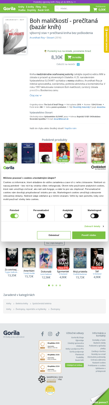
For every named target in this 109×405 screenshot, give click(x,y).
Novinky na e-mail (98, 354)
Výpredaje (80, 340)
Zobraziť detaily (92, 226)
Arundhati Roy (37, 37)
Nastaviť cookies (99, 362)
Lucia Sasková (46, 274)
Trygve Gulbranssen (13, 272)
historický (86, 107)
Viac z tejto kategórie (54, 243)
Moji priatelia (80, 271)
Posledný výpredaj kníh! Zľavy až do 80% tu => (54, 2)
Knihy (8, 303)
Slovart (50, 37)
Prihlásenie (101, 6)
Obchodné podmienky (96, 357)
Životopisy (55, 309)
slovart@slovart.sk (61, 119)
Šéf (97, 271)
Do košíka (76, 57)
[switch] (41, 216)
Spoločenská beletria (41, 303)
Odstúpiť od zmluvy (74, 365)
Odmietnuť (54, 235)
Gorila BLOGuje (77, 337)
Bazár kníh (43, 10)
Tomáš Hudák (29, 273)
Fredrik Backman (80, 274)
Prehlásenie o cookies (97, 365)
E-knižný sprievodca (76, 343)
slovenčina (101, 107)
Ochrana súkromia (98, 360)
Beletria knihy (22, 303)
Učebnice (80, 346)
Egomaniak (63, 271)
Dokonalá (46, 271)
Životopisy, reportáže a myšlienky (31, 309)
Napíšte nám (70, 128)
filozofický (77, 107)
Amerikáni (29, 270)
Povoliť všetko (89, 235)
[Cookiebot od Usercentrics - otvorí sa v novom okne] (93, 168)
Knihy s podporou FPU (75, 349)
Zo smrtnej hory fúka (16, 269)
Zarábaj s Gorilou (98, 351)
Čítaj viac (34, 95)
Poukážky (80, 357)
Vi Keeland (63, 274)
